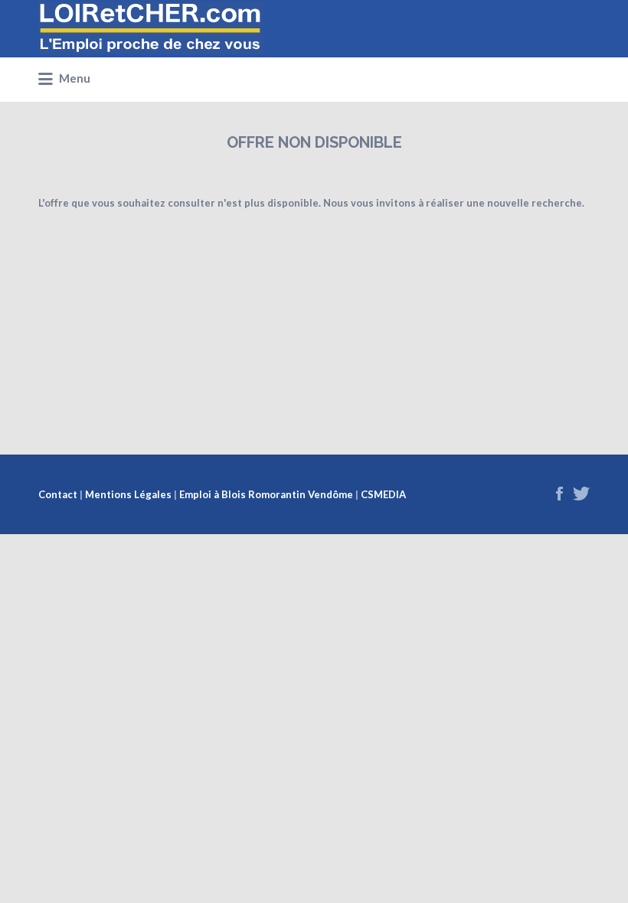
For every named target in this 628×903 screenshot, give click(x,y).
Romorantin (277, 494)
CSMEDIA (383, 494)
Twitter (581, 493)
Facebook (559, 493)
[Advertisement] (314, 317)
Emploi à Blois (212, 494)
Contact (57, 494)
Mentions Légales (128, 494)
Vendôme (330, 494)
